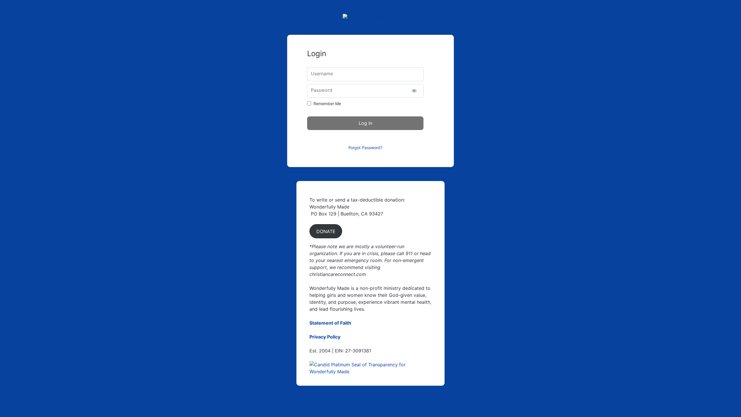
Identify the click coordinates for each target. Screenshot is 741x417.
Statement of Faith (330, 323)
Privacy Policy (324, 337)
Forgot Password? (365, 147)
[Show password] (414, 91)
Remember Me (327, 103)
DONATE (325, 231)
